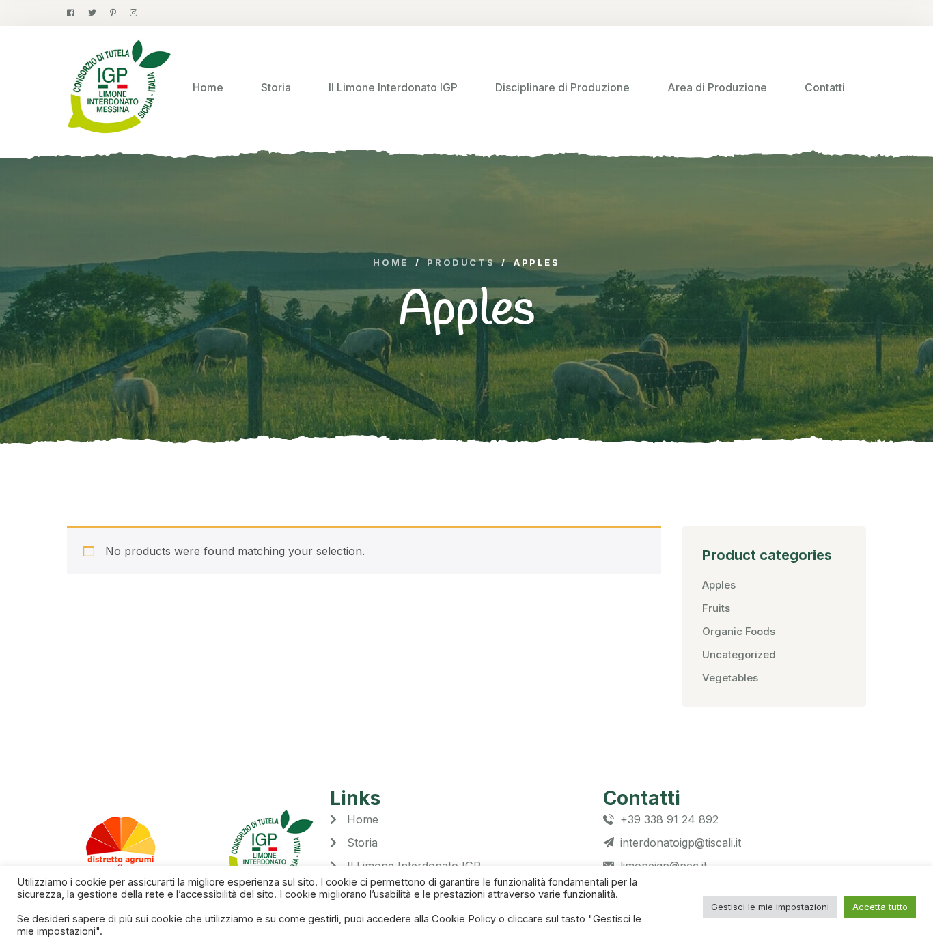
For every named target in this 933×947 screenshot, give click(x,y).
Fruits (716, 608)
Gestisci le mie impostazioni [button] (770, 906)
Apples (719, 584)
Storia (276, 87)
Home (208, 87)
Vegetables (730, 677)
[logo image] (119, 87)
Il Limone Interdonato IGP (393, 87)
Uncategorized (739, 654)
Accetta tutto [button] (880, 906)
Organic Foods (738, 631)
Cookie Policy (465, 919)
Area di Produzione (717, 87)
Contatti (825, 87)
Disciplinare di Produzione (562, 87)
